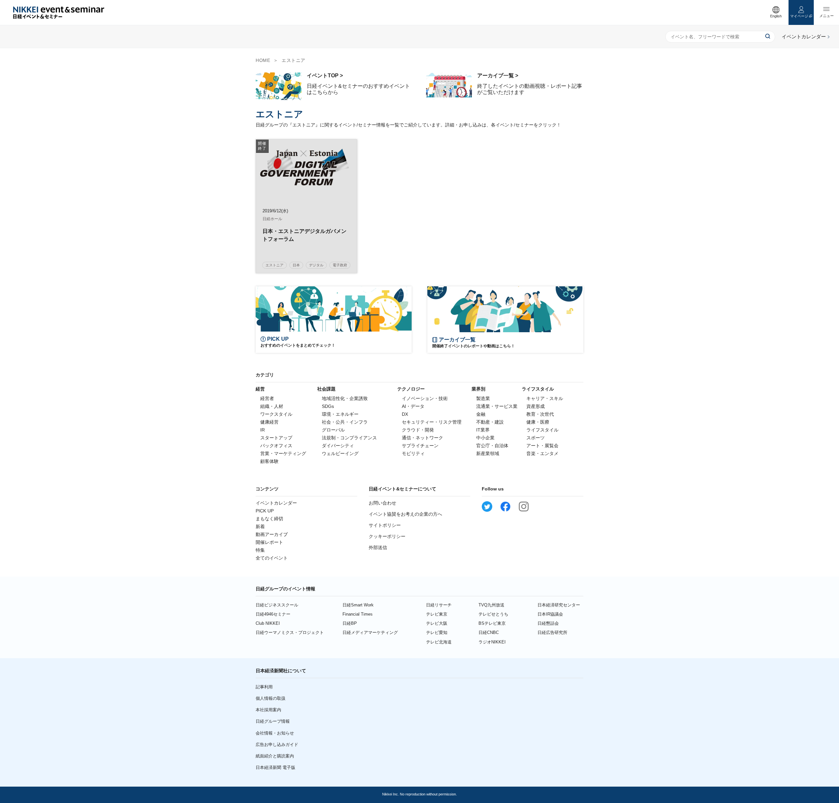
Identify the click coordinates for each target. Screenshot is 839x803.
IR (262, 429)
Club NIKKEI (268, 623)
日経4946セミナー (273, 614)
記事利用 (264, 686)
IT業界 (483, 429)
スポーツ (535, 437)
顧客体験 (269, 461)
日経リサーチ (439, 604)
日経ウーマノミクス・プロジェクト (290, 632)
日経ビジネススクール (277, 604)
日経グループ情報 (273, 721)
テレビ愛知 (436, 632)
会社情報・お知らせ (275, 733)
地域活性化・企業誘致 (345, 398)
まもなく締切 (269, 518)
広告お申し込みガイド (277, 744)
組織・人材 (271, 406)
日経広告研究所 (552, 632)
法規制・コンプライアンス (349, 437)
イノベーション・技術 (425, 398)
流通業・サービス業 (496, 406)
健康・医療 (537, 422)
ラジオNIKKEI (492, 642)
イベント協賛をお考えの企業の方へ (405, 514)
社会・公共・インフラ (345, 422)
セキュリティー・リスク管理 (431, 422)
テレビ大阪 (436, 623)
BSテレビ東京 (492, 623)
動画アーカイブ (272, 534)
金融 (480, 414)
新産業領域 (487, 453)
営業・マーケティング (283, 453)
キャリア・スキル (544, 398)
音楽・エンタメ (542, 453)
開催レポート (269, 542)
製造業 (483, 398)
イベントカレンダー (276, 503)
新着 (260, 526)
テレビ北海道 (439, 642)
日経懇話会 (548, 623)
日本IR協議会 (550, 614)
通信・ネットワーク (422, 437)
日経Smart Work (358, 604)
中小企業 (485, 437)
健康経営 (269, 422)
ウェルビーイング (340, 453)
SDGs (328, 406)
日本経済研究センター (558, 604)
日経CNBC (488, 632)
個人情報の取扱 (270, 698)
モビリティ (413, 453)
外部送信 (378, 547)
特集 (260, 550)
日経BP (349, 623)
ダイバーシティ (338, 445)
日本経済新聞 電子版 (275, 767)
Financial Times (357, 614)
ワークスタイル (276, 414)
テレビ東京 (436, 614)
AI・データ (413, 406)
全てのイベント (272, 558)
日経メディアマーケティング (370, 632)
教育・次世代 (540, 414)
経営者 (267, 398)
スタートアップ (276, 437)
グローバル (333, 429)
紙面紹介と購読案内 (275, 756)
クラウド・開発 (418, 429)
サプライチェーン (420, 445)
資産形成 (535, 406)
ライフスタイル (542, 429)
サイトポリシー (385, 525)
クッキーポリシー (387, 536)
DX (405, 414)
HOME (263, 60)
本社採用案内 (268, 709)
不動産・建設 (490, 422)
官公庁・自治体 (492, 445)
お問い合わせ (382, 503)
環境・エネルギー (340, 414)
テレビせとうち (493, 614)
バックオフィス (276, 445)
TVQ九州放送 (491, 604)
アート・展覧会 (542, 445)
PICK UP (265, 510)
